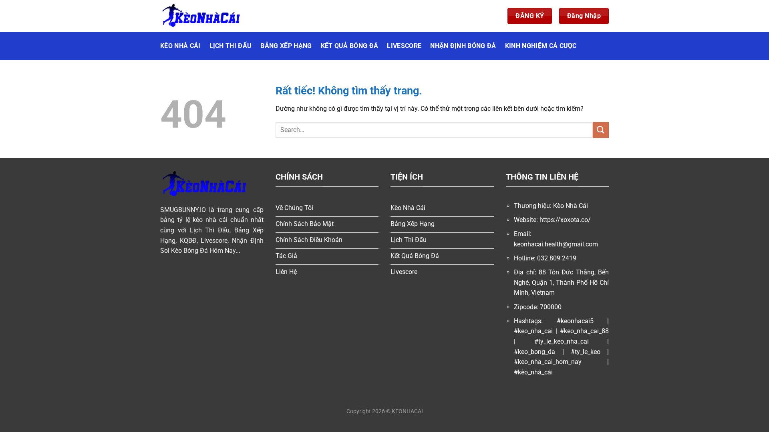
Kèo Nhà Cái (180, 46)
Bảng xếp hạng (286, 46)
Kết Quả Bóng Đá (349, 46)
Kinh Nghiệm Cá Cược (541, 46)
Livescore (404, 46)
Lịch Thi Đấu (230, 46)
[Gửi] (601, 130)
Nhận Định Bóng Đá (463, 46)
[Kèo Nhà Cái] (200, 16)
